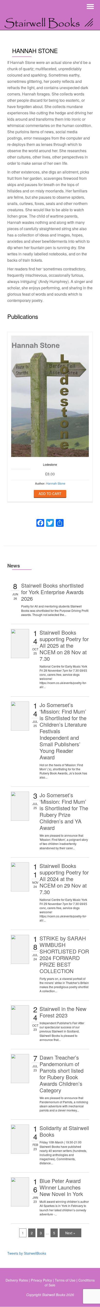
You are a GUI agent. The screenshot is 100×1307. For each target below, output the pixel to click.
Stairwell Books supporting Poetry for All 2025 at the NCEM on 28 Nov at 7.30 (64, 645)
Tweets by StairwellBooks (26, 1253)
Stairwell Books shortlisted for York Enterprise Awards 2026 (52, 592)
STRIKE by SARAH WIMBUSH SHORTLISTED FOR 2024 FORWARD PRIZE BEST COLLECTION (64, 954)
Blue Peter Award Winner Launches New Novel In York (61, 1187)
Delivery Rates (17, 1280)
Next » (70, 1232)
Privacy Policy (41, 1280)
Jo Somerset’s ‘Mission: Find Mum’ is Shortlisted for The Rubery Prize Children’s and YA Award (64, 811)
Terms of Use (65, 1280)
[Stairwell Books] (50, 21)
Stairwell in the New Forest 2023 (63, 1012)
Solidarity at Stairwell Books (64, 1131)
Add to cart (50, 493)
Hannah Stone (55, 483)
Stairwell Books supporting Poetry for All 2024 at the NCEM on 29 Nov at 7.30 (64, 879)
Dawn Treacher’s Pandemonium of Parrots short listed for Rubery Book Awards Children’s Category (61, 1074)
